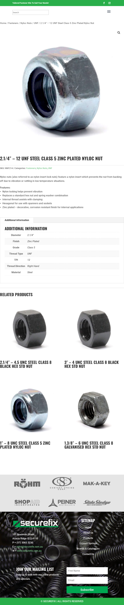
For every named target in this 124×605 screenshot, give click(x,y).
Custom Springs (88, 543)
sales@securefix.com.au (29, 546)
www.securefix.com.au (29, 550)
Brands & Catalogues (88, 548)
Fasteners (13, 23)
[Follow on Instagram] (109, 3)
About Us (88, 532)
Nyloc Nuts (26, 23)
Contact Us (88, 554)
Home (3, 23)
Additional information (17, 220)
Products (88, 538)
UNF (36, 23)
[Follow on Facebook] (104, 3)
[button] (119, 32)
